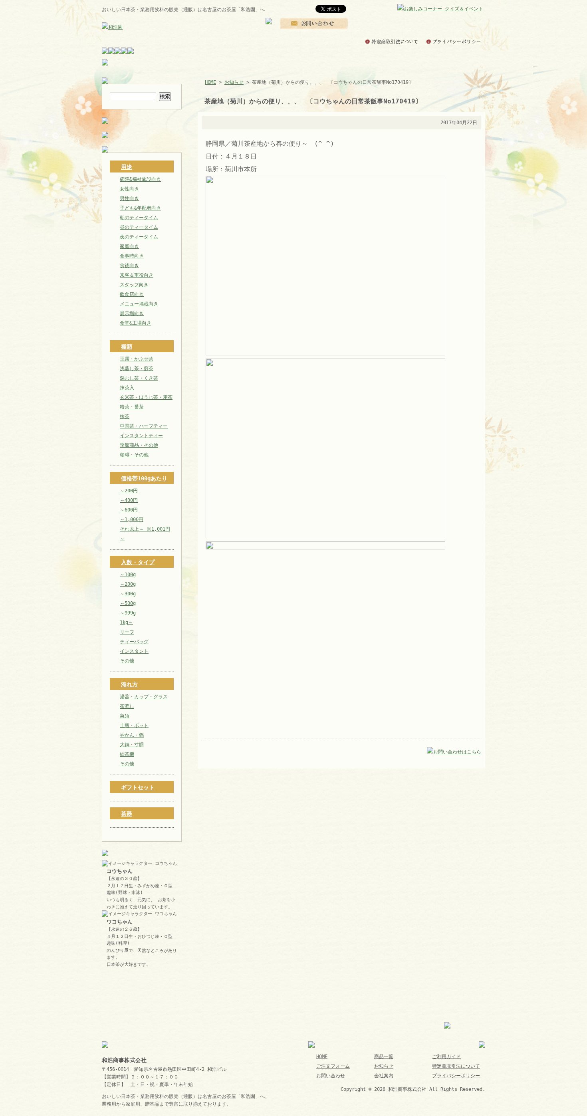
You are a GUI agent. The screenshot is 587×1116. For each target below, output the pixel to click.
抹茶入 (127, 388)
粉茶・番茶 (132, 407)
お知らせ (234, 82)
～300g (128, 594)
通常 (396, 9)
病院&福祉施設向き (140, 179)
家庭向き (129, 246)
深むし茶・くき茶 (139, 378)
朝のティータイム (139, 217)
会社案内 (383, 1075)
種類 (126, 346)
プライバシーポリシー (456, 1075)
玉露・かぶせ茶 (136, 359)
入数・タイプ (138, 562)
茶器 (126, 814)
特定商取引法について (456, 1066)
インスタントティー (141, 435)
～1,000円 (131, 519)
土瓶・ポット (134, 725)
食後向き (129, 265)
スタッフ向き (134, 284)
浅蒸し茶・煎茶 (136, 368)
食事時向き (132, 256)
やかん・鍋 (132, 735)
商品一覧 (383, 1056)
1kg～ (126, 622)
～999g (128, 613)
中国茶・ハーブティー (144, 426)
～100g (128, 574)
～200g (128, 584)
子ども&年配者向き (140, 208)
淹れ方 (129, 684)
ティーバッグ (134, 641)
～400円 (129, 500)
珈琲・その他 (134, 455)
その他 (127, 661)
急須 (124, 716)
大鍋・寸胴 (132, 744)
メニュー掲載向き (139, 304)
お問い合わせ (330, 1075)
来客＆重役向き (136, 275)
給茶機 (127, 754)
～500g (128, 603)
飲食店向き (132, 294)
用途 (126, 167)
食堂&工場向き (135, 323)
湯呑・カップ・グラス (144, 697)
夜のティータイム (139, 237)
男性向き (129, 198)
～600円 (129, 510)
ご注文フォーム (333, 1066)
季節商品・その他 (139, 445)
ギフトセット (138, 787)
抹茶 (124, 416)
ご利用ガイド (446, 1056)
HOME (210, 82)
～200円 (129, 491)
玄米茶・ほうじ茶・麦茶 (146, 397)
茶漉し (127, 706)
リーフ (127, 632)
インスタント (134, 651)
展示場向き (132, 313)
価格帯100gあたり (144, 478)
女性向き (129, 189)
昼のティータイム (139, 227)
